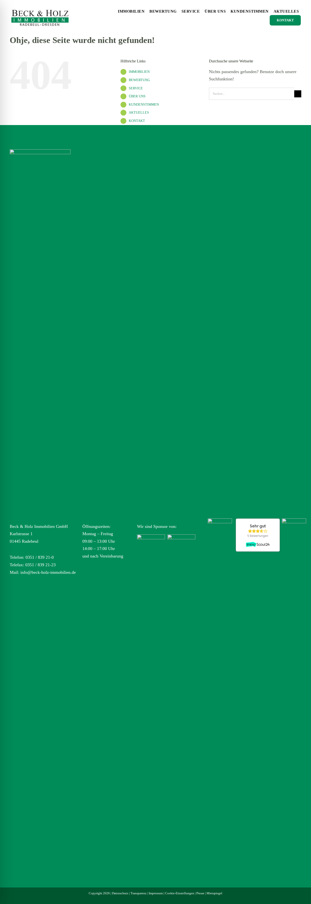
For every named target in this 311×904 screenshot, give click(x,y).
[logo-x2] (40, 7)
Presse (200, 893)
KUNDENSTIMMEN (144, 104)
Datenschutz (120, 893)
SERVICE (136, 88)
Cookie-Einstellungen (179, 893)
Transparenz (138, 893)
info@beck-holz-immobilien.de (48, 572)
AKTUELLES (139, 112)
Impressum (156, 893)
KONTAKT (137, 121)
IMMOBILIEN (139, 72)
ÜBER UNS (137, 96)
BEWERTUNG (139, 80)
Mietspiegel (214, 893)
